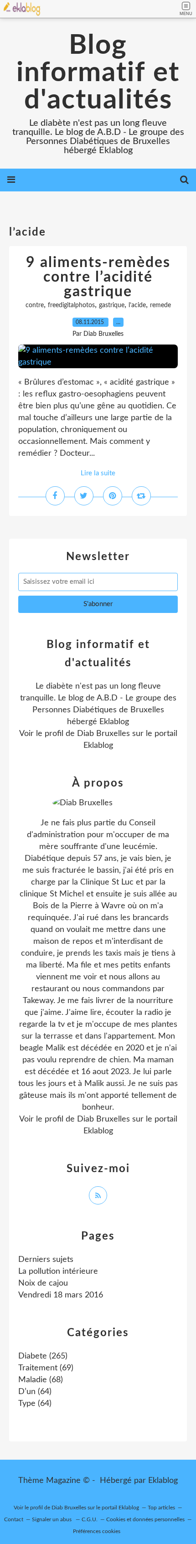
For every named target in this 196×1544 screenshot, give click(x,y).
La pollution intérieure (58, 1271)
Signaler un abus (52, 1519)
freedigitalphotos (71, 305)
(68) (40, 1380)
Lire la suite (98, 473)
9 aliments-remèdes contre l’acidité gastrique (98, 277)
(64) (35, 1392)
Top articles (161, 1507)
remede (160, 305)
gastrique (111, 305)
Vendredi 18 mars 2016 (60, 1295)
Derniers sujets (45, 1260)
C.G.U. (90, 1519)
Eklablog (163, 1481)
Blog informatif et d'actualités (98, 73)
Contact (13, 1519)
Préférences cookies (96, 1531)
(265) (42, 1356)
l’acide (137, 305)
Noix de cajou (43, 1283)
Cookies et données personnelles (145, 1519)
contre (35, 305)
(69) (45, 1368)
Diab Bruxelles (103, 734)
